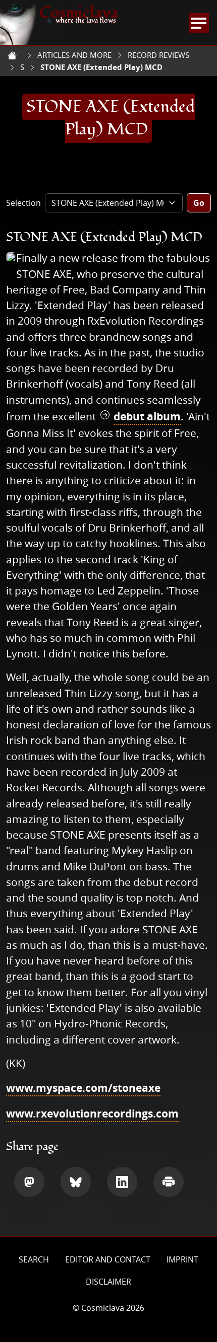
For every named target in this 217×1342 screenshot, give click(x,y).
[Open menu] (199, 23)
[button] (29, 1182)
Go (198, 202)
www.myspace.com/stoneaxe (83, 1088)
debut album (147, 416)
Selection (23, 202)
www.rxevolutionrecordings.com (92, 1113)
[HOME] (12, 55)
